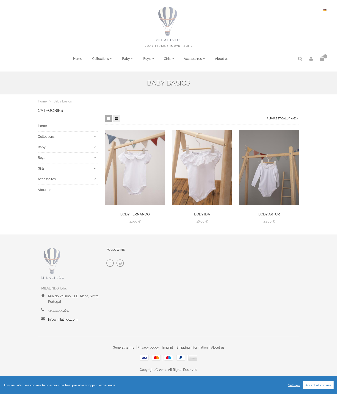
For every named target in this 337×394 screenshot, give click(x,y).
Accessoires (193, 59)
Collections (100, 59)
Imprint (167, 347)
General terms (123, 347)
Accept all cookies (318, 385)
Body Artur (269, 214)
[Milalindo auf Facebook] (110, 263)
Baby (126, 59)
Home (77, 59)
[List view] (116, 118)
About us (221, 59)
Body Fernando (135, 214)
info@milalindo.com (62, 319)
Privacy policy (148, 347)
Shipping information (192, 347)
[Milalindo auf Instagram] (120, 263)
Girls (167, 59)
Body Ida (202, 214)
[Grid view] (108, 118)
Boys (147, 59)
